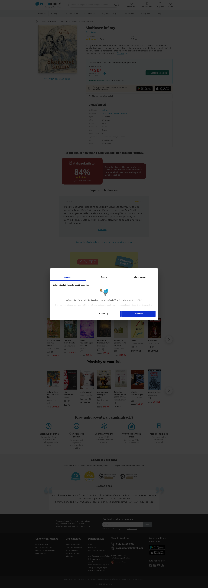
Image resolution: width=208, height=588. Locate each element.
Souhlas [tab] (67, 277)
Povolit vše (138, 314)
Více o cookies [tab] (140, 277)
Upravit (102, 314)
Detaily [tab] (104, 277)
